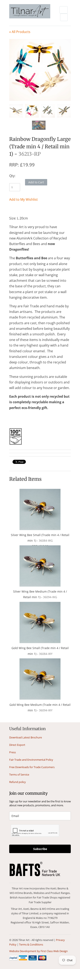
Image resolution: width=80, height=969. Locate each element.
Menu (63, 10)
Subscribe (40, 849)
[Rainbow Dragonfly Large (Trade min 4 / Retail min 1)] (40, 70)
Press (12, 752)
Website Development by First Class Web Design (38, 951)
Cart (64, 17)
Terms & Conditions (31, 944)
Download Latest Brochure (25, 737)
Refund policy (17, 782)
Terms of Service (19, 774)
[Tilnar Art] (29, 11)
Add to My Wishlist (23, 199)
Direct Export (17, 745)
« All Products (19, 31)
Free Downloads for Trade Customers (32, 767)
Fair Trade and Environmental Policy (31, 760)
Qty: (12, 175)
